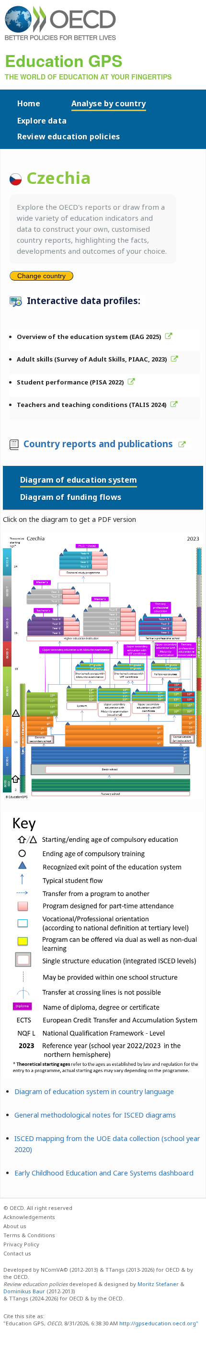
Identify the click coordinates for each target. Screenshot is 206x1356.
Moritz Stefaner (158, 1284)
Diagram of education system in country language (94, 1091)
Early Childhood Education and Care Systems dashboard (104, 1172)
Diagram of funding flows (70, 497)
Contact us (17, 1253)
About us (14, 1226)
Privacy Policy (21, 1244)
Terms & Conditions (29, 1235)
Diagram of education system (78, 480)
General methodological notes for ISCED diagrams (95, 1114)
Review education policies (68, 136)
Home (29, 103)
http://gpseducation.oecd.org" (158, 1323)
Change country (41, 276)
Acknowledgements (29, 1216)
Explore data (42, 120)
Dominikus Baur (24, 1291)
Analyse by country (108, 103)
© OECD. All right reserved (37, 1207)
